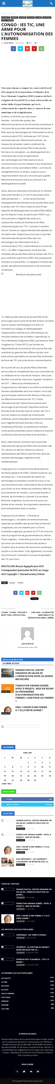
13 (12, 771)
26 (5, 780)
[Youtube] (37, 1071)
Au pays (4, 990)
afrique (12, 583)
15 (28, 771)
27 (12, 780)
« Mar (3, 784)
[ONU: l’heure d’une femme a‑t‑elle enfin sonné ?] (7, 710)
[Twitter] (24, 1071)
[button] (51, 3)
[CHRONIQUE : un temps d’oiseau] (7, 938)
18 (50, 771)
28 (21, 780)
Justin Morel (8, 43)
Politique (47, 17)
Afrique (15, 17)
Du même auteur (11, 663)
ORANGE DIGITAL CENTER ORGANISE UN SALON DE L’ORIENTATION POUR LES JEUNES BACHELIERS (34, 675)
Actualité (5, 17)
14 (21, 771)
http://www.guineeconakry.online (27, 647)
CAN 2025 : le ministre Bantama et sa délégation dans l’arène (41, 615)
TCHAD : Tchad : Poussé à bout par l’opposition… (14, 613)
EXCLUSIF (31, 17)
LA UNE (38, 17)
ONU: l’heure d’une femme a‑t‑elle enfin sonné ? (31, 709)
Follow (49, 804)
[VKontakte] (31, 1071)
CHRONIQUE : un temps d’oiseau (31, 935)
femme (20, 583)
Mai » (10, 784)
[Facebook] (17, 1071)
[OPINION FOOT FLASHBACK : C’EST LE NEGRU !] (7, 962)
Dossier (22, 17)
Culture (5, 1009)
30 (35, 780)
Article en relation (13, 659)
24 (42, 776)
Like (50, 799)
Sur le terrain (7, 20)
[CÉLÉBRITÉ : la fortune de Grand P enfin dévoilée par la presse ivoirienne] (7, 950)
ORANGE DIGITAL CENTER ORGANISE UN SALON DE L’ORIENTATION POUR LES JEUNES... (34, 823)
